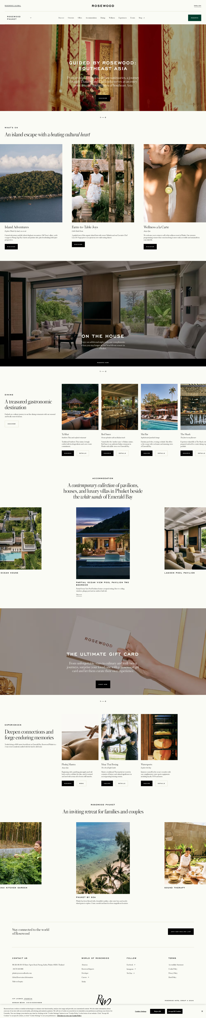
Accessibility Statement (176, 965)
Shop (140, 18)
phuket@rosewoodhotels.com (22, 973)
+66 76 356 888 (17, 969)
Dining (102, 18)
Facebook (131, 965)
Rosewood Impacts (88, 969)
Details (82, 453)
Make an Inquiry (17, 981)
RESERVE (69, 453)
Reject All (157, 1011)
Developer (85, 973)
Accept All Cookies (174, 1011)
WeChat (131, 973)
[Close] (202, 1011)
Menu (81, 783)
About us (85, 965)
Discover (103, 98)
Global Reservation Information (22, 977)
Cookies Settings (140, 1011)
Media (84, 982)
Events (132, 18)
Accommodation (91, 18)
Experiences (123, 18)
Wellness (112, 18)
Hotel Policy (172, 977)
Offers (80, 18)
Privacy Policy (173, 973)
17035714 (28, 998)
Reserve (186, 453)
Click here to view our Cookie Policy (69, 1015)
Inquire (147, 453)
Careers (85, 977)
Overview (71, 18)
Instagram (131, 969)
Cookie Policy (173, 969)
